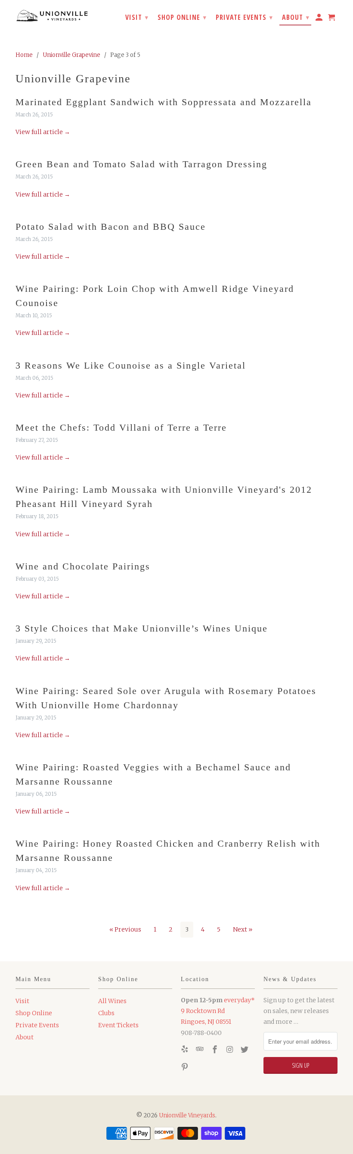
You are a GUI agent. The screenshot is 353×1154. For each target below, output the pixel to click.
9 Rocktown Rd (203, 1011)
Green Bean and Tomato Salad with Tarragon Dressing (141, 164)
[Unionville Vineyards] (52, 15)
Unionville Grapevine (73, 78)
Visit (22, 1001)
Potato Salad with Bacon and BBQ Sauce (110, 226)
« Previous (125, 929)
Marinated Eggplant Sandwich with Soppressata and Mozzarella (163, 102)
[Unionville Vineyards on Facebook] (215, 1049)
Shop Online (33, 1013)
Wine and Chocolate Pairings (82, 566)
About (24, 1037)
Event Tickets (118, 1025)
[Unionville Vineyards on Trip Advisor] (200, 1049)
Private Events (37, 1025)
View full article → (42, 132)
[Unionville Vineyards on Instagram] (230, 1049)
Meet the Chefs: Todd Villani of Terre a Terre (121, 427)
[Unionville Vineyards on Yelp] (185, 1049)
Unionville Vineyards (187, 1115)
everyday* (239, 1000)
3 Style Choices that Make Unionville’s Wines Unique (141, 628)
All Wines (112, 1001)
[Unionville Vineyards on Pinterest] (185, 1067)
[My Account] (320, 19)
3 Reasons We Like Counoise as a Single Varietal (130, 365)
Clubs (106, 1013)
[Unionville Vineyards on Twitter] (245, 1049)
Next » (242, 929)
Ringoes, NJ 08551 (206, 1022)
